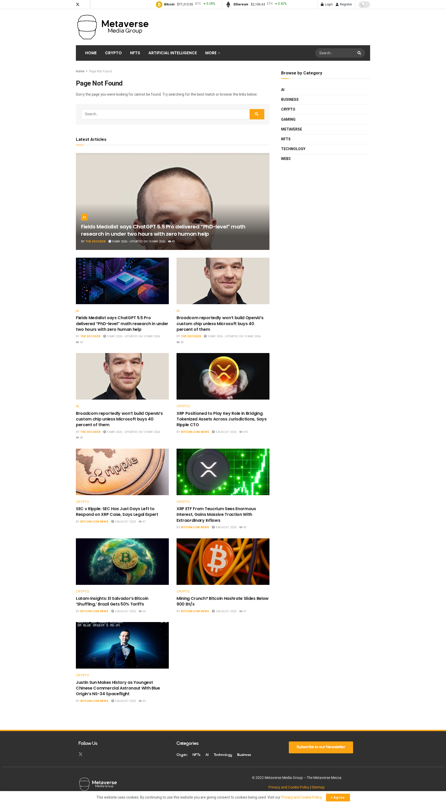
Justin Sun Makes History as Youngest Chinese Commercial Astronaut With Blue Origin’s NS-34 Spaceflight (118, 688)
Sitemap (318, 787)
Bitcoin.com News (195, 432)
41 (173, 241)
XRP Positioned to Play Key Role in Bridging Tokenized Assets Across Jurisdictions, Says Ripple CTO (221, 419)
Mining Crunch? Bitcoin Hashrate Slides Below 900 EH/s (223, 601)
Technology (293, 149)
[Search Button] (360, 53)
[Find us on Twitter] (77, 4)
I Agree (338, 797)
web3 (286, 159)
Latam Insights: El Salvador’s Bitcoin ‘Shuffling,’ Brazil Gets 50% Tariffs (112, 601)
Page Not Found (100, 71)
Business (290, 99)
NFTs (135, 53)
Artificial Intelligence (172, 53)
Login (328, 4)
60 (144, 611)
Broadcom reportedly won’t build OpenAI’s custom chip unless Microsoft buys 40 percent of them (220, 323)
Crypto (113, 53)
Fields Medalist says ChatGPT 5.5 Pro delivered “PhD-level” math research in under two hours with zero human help (163, 230)
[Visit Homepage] (112, 27)
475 (245, 432)
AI (84, 217)
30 (182, 342)
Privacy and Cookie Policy (288, 787)
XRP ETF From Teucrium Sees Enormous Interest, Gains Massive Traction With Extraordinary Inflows (216, 514)
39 (81, 342)
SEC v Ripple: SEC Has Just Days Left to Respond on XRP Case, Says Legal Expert (117, 511)
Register (345, 4)
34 (81, 437)
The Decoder (95, 241)
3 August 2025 (125, 611)
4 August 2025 (225, 432)
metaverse (291, 129)
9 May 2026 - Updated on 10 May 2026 (138, 241)
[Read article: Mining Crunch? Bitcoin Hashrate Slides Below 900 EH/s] (223, 561)
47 (144, 521)
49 (244, 527)
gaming (288, 119)
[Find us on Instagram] (85, 4)
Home (91, 53)
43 (144, 701)
